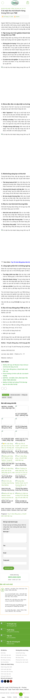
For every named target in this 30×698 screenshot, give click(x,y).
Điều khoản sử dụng (6, 657)
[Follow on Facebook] (2, 681)
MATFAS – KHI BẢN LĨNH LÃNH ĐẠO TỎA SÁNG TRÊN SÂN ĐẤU (16, 589)
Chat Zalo (15, 697)
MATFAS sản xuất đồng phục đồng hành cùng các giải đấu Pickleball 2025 (15, 600)
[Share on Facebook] (2, 388)
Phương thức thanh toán (22, 659)
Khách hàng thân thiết (6, 667)
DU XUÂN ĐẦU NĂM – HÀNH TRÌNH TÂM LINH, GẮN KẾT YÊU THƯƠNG (15, 610)
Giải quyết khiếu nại (6, 676)
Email (4, 553)
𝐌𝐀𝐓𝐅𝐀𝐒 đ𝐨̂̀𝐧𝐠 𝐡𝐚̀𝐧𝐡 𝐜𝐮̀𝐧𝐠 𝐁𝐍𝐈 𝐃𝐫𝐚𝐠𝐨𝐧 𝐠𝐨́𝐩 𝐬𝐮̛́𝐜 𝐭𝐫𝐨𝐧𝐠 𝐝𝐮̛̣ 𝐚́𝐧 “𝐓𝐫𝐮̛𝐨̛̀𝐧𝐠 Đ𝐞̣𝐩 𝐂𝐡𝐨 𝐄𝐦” (15, 605)
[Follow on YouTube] (11, 681)
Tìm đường (9, 697)
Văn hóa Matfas (5, 662)
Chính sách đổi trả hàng (7, 671)
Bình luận (6, 531)
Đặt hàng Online (20, 657)
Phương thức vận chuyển (22, 662)
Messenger (26, 697)
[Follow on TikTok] (5, 681)
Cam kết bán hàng (20, 653)
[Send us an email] (8, 681)
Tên (4, 545)
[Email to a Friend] (5, 388)
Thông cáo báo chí (16, 8)
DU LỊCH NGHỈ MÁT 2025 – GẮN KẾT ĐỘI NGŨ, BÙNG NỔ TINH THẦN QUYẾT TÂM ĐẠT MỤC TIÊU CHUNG (16, 595)
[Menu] (2, 3)
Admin (17, 16)
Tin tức (24, 8)
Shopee (3, 697)
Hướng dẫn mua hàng (21, 655)
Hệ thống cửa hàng (5, 659)
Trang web (6, 560)
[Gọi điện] (21, 695)
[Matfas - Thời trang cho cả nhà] (15, 3)
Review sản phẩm (5, 8)
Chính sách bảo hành (6, 669)
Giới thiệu (3, 653)
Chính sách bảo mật (6, 655)
